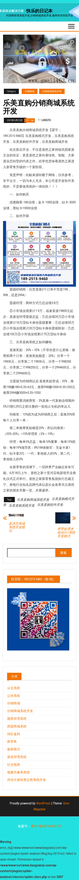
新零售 (12, 741)
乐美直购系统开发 (22, 505)
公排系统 (13, 696)
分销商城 (29, 91)
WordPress (43, 803)
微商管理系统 (17, 719)
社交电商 (13, 765)
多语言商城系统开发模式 (17, 527)
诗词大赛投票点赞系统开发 (26, 780)
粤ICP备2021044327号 (46, 826)
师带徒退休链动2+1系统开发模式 (66, 532)
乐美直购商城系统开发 (33, 500)
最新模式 (13, 749)
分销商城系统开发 (52, 91)
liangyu (46, 120)
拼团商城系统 (17, 726)
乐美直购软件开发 (50, 505)
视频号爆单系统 (18, 772)
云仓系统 (13, 688)
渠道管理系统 (17, 757)
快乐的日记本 (39, 10)
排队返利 (13, 734)
